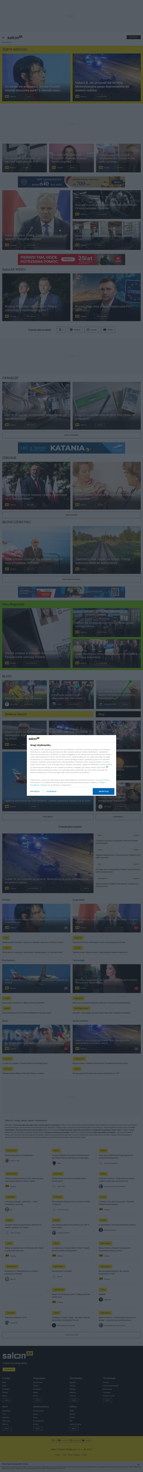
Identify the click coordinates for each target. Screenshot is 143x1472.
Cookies (44, 785)
